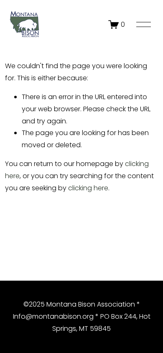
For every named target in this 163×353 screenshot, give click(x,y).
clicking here (88, 188)
